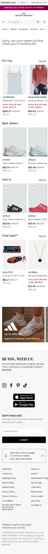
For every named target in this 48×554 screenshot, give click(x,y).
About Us (35, 469)
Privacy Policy (8, 491)
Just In (5, 29)
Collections (36, 487)
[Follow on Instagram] (4, 387)
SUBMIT (24, 440)
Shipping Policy (9, 478)
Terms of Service (9, 496)
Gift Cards (35, 500)
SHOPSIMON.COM (8, 2)
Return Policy (8, 482)
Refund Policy (8, 487)
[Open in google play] (24, 406)
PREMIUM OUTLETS (39, 2)
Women (34, 29)
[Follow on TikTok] (25, 387)
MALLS (23, 2)
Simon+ (34, 473)
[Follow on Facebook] (11, 387)
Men (42, 29)
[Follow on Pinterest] (18, 387)
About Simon (37, 491)
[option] (15, 90)
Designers (23, 29)
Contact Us (7, 473)
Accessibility (7, 500)
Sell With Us (36, 505)
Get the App (36, 482)
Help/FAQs (7, 469)
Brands (13, 29)
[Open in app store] (24, 399)
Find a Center (37, 496)
